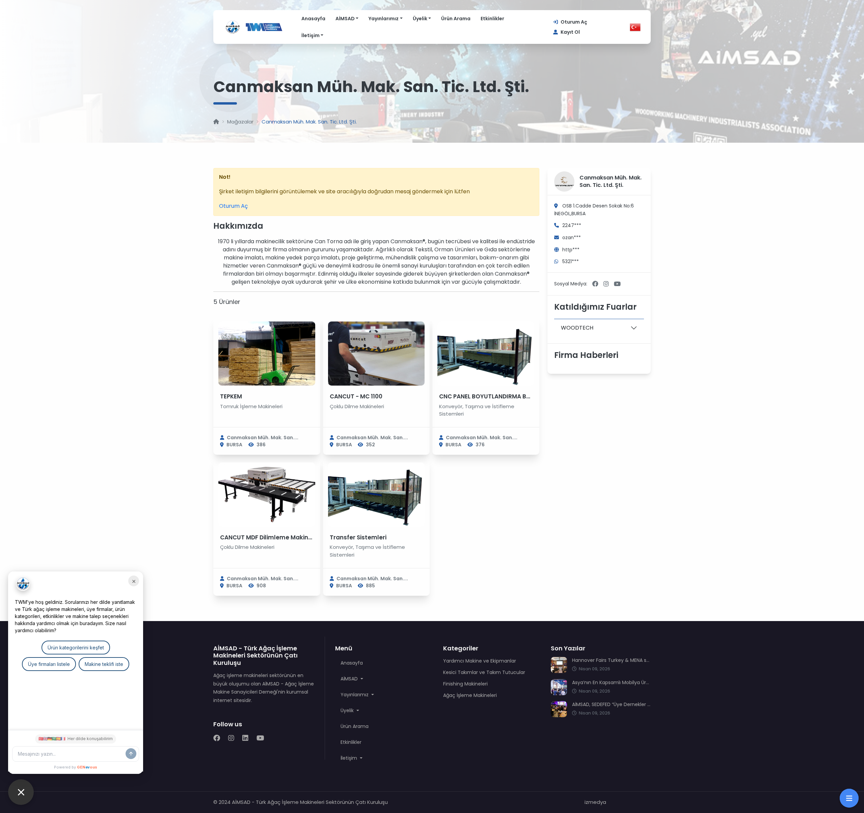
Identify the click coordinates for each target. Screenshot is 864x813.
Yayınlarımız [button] (355, 694)
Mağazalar (240, 121)
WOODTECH (577, 328)
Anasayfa (313, 18)
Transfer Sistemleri (358, 537)
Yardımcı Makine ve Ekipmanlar (479, 660)
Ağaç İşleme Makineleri (470, 695)
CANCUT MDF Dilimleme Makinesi (268, 537)
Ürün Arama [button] (355, 726)
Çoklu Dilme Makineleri (357, 406)
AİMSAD (345, 18)
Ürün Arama (455, 18)
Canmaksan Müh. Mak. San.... (262, 437)
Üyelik (420, 18)
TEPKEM (231, 396)
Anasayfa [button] (352, 663)
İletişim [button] (349, 758)
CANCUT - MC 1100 (356, 396)
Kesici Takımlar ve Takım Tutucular (484, 672)
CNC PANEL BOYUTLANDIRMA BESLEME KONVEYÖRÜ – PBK (520, 396)
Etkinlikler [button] (351, 742)
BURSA (234, 444)
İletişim (310, 35)
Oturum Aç (233, 206)
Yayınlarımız (384, 18)
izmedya (595, 802)
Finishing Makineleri (465, 683)
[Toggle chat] (21, 792)
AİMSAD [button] (350, 678)
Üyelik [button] (348, 710)
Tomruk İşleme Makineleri (251, 406)
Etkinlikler (492, 18)
